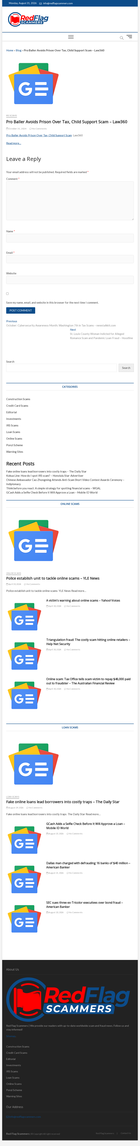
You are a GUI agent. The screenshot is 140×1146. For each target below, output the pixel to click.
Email (10, 252)
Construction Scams (18, 399)
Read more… (13, 143)
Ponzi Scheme (14, 445)
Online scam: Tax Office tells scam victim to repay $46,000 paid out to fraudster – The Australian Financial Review (88, 681)
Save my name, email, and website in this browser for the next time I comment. (52, 302)
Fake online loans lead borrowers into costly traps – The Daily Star (46, 471)
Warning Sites (14, 451)
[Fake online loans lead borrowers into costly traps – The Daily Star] (70, 764)
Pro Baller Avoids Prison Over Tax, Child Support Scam (39, 135)
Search (10, 361)
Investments (13, 418)
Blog (19, 50)
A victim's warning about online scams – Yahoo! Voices (83, 600)
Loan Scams (13, 432)
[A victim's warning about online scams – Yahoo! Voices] (24, 616)
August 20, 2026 (55, 912)
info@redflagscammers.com (58, 3)
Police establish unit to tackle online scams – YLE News (53, 578)
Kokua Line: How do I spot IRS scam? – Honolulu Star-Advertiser (44, 475)
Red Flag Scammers (105, 1133)
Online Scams (14, 438)
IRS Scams (11, 115)
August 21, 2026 (55, 873)
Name (10, 231)
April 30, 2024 (14, 584)
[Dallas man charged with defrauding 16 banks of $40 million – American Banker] (24, 879)
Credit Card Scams (17, 405)
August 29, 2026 (15, 807)
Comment (13, 178)
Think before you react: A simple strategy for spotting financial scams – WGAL (53, 488)
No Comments (39, 128)
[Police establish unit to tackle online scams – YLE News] (70, 540)
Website (11, 273)
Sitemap (10, 1036)
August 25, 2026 (55, 833)
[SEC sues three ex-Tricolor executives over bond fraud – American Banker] (24, 919)
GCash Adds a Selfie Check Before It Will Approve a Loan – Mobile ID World (52, 492)
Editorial (11, 412)
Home (9, 50)
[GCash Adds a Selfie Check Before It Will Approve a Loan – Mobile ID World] (24, 840)
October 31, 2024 (17, 128)
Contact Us (126, 1133)
